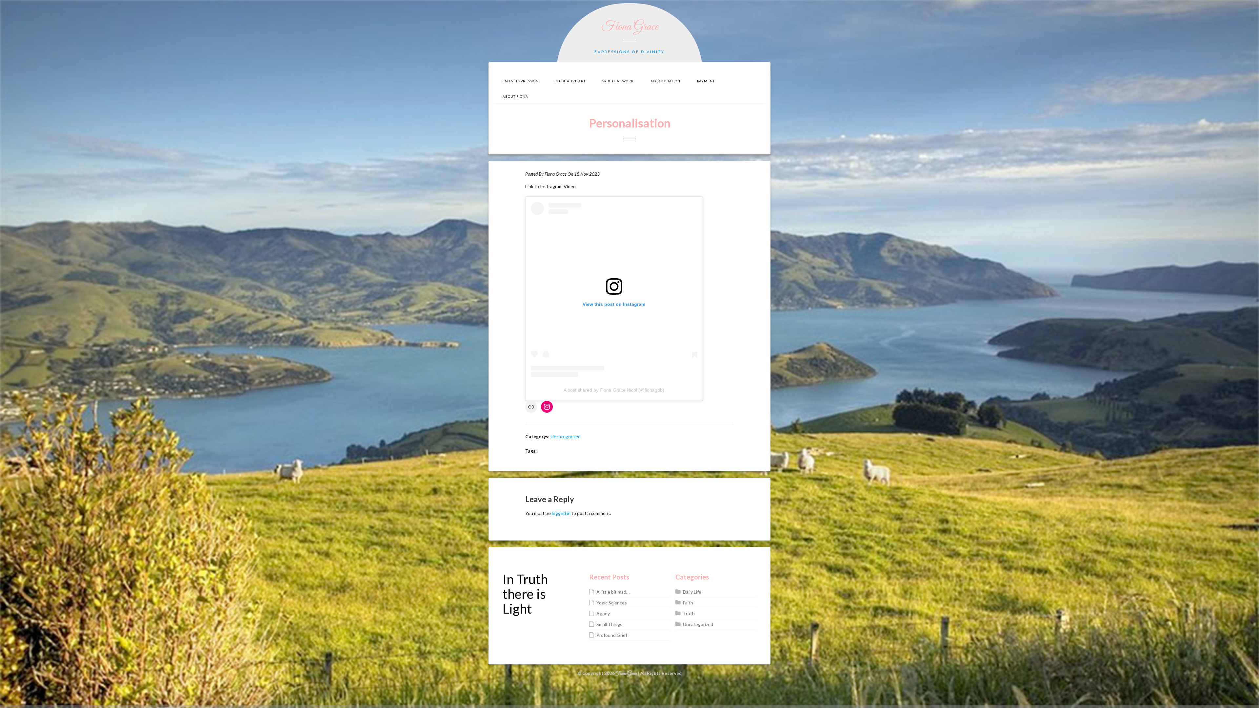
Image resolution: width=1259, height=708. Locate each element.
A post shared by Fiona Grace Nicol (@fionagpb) (614, 390)
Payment (706, 81)
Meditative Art (570, 81)
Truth (689, 613)
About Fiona (515, 96)
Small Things (609, 624)
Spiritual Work (618, 81)
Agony (603, 613)
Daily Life (692, 592)
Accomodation (665, 81)
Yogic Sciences (611, 602)
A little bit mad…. (613, 592)
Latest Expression (521, 81)
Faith (688, 602)
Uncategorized (565, 436)
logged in (561, 513)
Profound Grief (611, 635)
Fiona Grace (629, 27)
